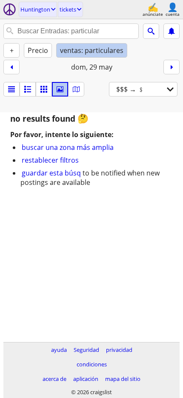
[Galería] (60, 89)
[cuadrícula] (44, 89)
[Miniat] (28, 89)
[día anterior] (11, 67)
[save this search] (171, 31)
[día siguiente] (171, 67)
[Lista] (11, 89)
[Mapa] (76, 89)
